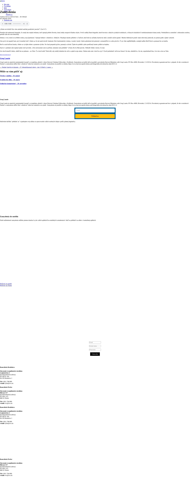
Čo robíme (7, 6)
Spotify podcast (12, 329)
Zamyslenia (7, 9)
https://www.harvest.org (5, 54)
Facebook (10, 312)
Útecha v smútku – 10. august (10, 76)
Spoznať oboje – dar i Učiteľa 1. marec (40, 67)
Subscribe (95, 354)
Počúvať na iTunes (6, 285)
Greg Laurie (5, 58)
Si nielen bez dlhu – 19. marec (10, 80)
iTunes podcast (12, 330)
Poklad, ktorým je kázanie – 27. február (13, 67)
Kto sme (6, 4)
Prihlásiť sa (95, 116)
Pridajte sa (9, 14)
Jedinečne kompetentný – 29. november (13, 83)
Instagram (10, 327)
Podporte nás (8, 20)
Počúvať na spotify (6, 284)
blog (5, 8)
